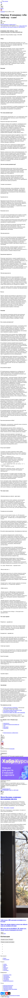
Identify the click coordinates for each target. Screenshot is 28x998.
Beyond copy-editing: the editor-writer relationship (14, 712)
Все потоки (5, 1)
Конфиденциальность (8, 980)
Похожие (11, 939)
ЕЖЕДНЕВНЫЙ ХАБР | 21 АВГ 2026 (9, 790)
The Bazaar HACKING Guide (10, 711)
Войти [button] (2, 8)
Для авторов (6, 976)
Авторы (5, 969)
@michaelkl (11, 748)
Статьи (5, 964)
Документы (6, 978)
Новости (5, 965)
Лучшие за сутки (4, 939)
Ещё (5, 933)
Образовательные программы (10, 989)
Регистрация (6, 959)
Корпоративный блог (8, 985)
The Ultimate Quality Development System (12, 710)
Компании (5, 967)
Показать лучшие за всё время (7, 942)
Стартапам (5, 990)
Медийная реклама (7, 986)
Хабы (4, 966)
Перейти (2, 786)
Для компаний (6, 977)
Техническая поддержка (14, 995)
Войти (4, 958)
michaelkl (3, 11)
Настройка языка (4, 995)
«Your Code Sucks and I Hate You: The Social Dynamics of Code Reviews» (14, 26)
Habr (8, 996)
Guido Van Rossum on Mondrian (10, 707)
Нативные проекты (7, 988)
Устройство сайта (7, 974)
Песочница (5, 970)
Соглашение (6, 979)
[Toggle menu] (1, 1)
